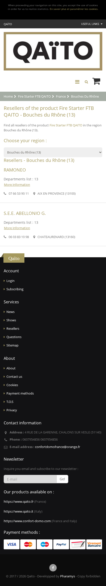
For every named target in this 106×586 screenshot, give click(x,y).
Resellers (12, 328)
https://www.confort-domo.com (27, 521)
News (10, 312)
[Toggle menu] (77, 82)
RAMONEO (15, 170)
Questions (13, 337)
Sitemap (12, 345)
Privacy (11, 410)
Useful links (90, 24)
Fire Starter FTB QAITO (66, 125)
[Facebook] (53, 567)
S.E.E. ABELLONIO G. (25, 213)
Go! (62, 479)
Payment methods (20, 393)
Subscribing (14, 289)
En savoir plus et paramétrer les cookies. (74, 9)
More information (17, 184)
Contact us (14, 376)
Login (10, 280)
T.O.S (9, 401)
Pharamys (67, 576)
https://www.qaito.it (18, 511)
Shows (11, 320)
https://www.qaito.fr (19, 501)
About (11, 368)
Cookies (12, 385)
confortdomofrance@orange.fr (57, 447)
